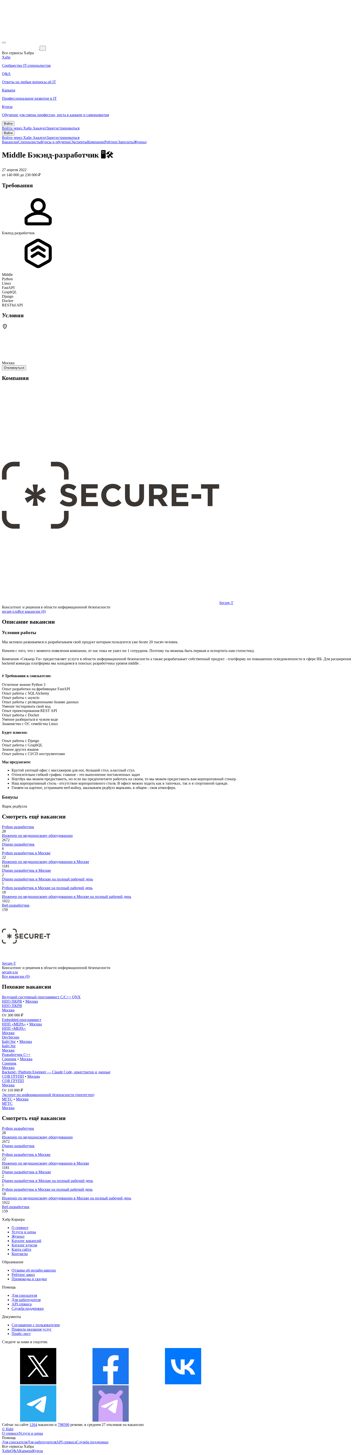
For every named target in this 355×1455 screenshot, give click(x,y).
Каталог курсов (24, 1245)
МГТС (7, 1099)
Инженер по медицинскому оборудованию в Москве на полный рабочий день (66, 896)
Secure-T (226, 603)
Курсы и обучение (56, 142)
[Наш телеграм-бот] (110, 1420)
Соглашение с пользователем (36, 1325)
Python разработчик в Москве (26, 853)
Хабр (6, 1451)
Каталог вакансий (26, 1241)
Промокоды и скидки (29, 1279)
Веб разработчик (15, 905)
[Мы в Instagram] (255, 1383)
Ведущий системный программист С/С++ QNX (41, 997)
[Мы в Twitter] (38, 1383)
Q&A (14, 1451)
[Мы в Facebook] (110, 1383)
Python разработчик (18, 827)
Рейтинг (111, 142)
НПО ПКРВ (12, 1001)
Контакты (20, 1254)
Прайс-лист (21, 1334)
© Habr (8, 1429)
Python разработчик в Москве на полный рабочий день (47, 888)
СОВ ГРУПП (13, 1076)
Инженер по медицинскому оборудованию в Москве (45, 862)
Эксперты (79, 142)
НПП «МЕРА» (14, 1024)
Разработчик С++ (16, 1055)
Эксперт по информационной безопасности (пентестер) (48, 1095)
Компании (95, 142)
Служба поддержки (28, 1308)
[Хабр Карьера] (21, 48)
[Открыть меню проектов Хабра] (4, 42)
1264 (33, 1425)
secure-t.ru (10, 611)
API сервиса (22, 1304)
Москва (31, 1001)
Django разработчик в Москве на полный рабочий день (47, 879)
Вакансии (10, 142)
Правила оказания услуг (32, 1329)
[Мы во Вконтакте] (183, 1383)
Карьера (25, 1451)
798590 (63, 1425)
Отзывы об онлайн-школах (34, 1270)
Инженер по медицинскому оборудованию (37, 836)
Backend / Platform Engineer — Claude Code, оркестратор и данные (56, 1072)
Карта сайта (21, 1249)
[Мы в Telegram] (38, 1420)
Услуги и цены (24, 1232)
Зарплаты (126, 142)
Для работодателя (26, 1300)
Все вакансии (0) (32, 611)
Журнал (140, 142)
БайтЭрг (9, 1041)
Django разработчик (18, 844)
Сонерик (9, 1059)
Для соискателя (24, 1295)
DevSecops (10, 1037)
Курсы (37, 1451)
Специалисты (29, 142)
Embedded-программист (21, 1020)
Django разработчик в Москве (26, 870)
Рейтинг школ (23, 1275)
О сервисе (20, 1228)
